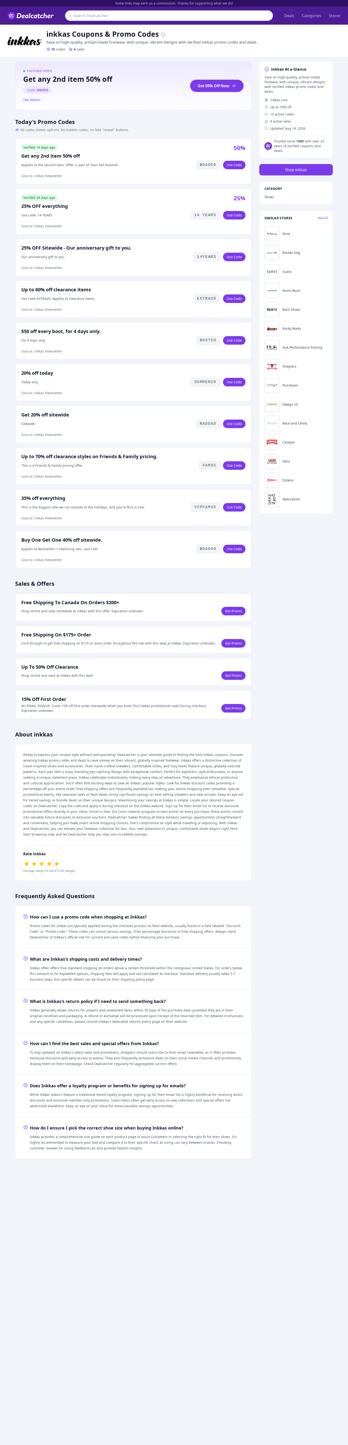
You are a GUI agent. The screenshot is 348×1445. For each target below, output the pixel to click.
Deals (289, 15)
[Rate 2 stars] (34, 863)
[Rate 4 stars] (49, 863)
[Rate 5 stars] (57, 863)
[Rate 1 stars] (26, 863)
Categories (311, 15)
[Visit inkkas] (25, 40)
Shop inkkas (296, 169)
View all (323, 218)
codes (58, 49)
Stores (334, 15)
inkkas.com (279, 100)
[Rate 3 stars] (41, 863)
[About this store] (163, 34)
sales (79, 49)
